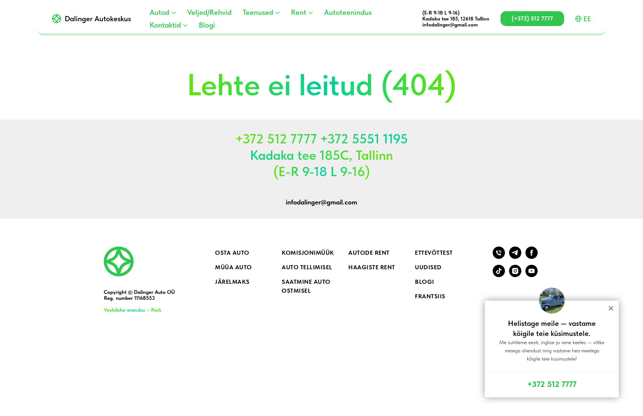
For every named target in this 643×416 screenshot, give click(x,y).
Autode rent (369, 252)
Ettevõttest (434, 252)
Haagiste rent (371, 267)
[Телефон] (499, 257)
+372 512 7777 (551, 384)
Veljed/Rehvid (209, 12)
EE (587, 19)
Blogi (207, 24)
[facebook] (531, 257)
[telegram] (515, 257)
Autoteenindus (348, 12)
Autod (159, 12)
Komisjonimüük (308, 252)
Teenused (258, 12)
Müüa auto (233, 267)
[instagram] (515, 275)
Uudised (428, 267)
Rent (298, 12)
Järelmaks (232, 281)
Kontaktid (165, 24)
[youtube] (531, 275)
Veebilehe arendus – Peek (132, 310)
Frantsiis (430, 296)
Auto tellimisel (307, 267)
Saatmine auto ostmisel (306, 286)
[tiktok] (499, 275)
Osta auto (232, 252)
